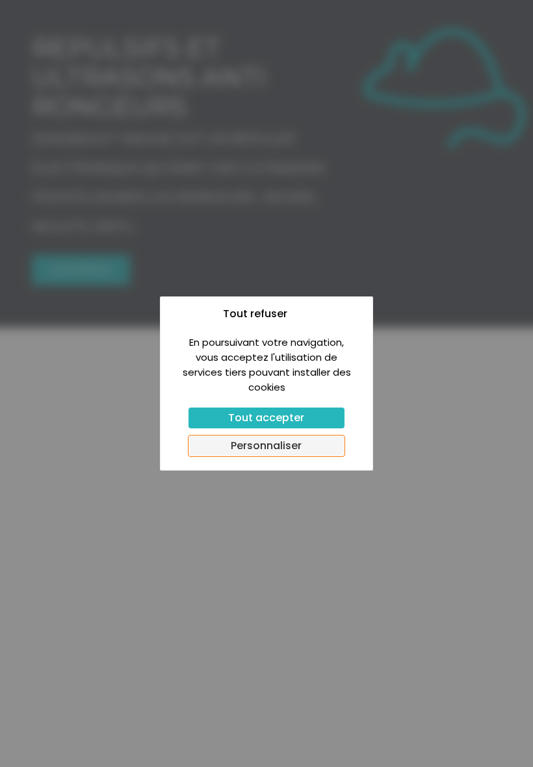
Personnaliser (266, 445)
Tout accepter (266, 417)
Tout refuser (255, 313)
